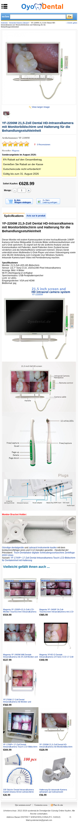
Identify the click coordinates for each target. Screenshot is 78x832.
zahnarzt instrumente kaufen (43, 547)
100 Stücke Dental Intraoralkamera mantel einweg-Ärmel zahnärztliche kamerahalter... (18, 792)
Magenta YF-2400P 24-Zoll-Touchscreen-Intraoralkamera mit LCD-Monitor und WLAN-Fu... (56, 611)
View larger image (41, 107)
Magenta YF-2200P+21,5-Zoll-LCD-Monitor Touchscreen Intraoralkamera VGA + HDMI (19, 611)
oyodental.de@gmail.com (41, 820)
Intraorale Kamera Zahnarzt (19, 23)
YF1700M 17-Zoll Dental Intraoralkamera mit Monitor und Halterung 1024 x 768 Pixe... (17, 701)
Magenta (15, 150)
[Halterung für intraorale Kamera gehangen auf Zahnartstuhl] (57, 770)
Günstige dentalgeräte (13, 547)
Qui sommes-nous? (23, 805)
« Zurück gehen (71, 23)
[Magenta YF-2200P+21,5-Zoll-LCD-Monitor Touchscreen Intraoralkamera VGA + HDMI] (20, 590)
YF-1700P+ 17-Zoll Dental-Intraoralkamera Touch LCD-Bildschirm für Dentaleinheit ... (20, 746)
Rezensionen (43, 144)
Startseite (4, 23)
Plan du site (58, 805)
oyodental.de (33, 811)
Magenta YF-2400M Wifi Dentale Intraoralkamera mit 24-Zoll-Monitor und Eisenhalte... (20, 657)
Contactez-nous (40, 805)
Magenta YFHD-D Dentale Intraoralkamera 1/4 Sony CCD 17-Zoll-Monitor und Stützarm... (56, 657)
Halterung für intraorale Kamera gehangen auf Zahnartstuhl (53, 791)
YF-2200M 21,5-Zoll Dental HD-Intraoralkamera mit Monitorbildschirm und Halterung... (55, 746)
